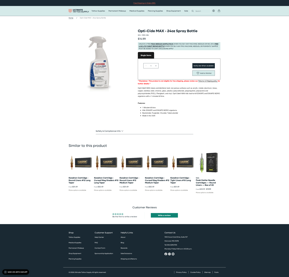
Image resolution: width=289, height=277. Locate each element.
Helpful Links (127, 232)
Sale (186, 11)
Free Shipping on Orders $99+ (144, 3)
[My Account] (213, 10)
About (123, 237)
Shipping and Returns (129, 259)
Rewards (124, 248)
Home (71, 18)
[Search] (192, 11)
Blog (122, 242)
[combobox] (202, 11)
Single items (146, 55)
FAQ (96, 242)
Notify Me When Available (204, 66)
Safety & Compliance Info (108, 131)
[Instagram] (169, 254)
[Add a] (155, 65)
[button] (15, 272)
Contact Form (100, 248)
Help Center (99, 237)
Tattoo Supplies (98, 11)
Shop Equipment (173, 11)
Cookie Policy (195, 272)
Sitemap (207, 272)
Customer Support (104, 232)
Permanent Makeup (117, 11)
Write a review (164, 215)
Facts (216, 272)
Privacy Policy (181, 272)
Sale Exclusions (126, 253)
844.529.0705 (172, 245)
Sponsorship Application (104, 253)
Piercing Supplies (155, 11)
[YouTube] (173, 254)
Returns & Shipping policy (208, 81)
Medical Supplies (136, 11)
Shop (71, 232)
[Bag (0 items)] (219, 10)
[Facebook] (165, 254)
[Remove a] (145, 65)
